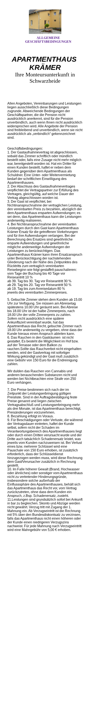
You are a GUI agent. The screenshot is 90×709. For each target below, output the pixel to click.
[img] (45, 21)
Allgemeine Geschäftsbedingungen (48, 39)
